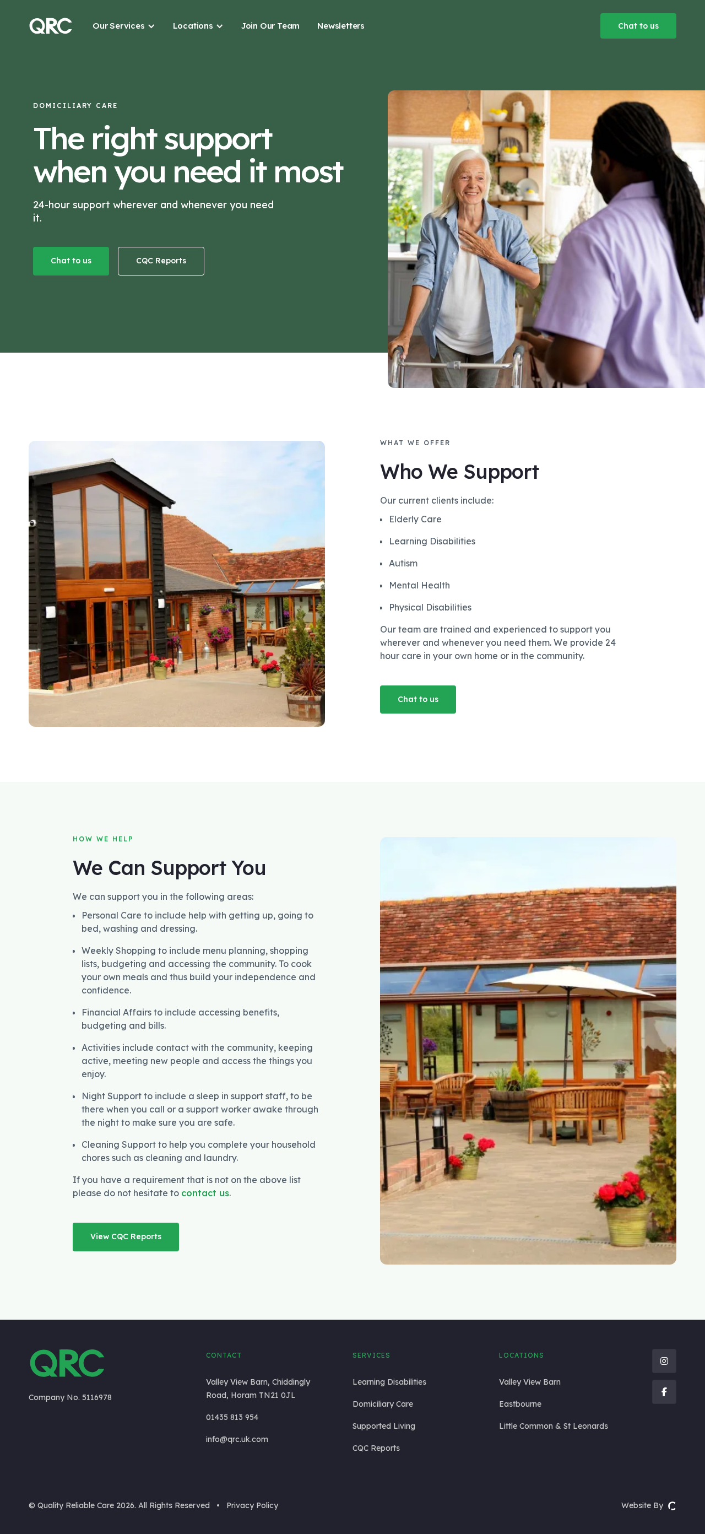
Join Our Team (270, 25)
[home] (51, 26)
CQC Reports (161, 261)
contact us (205, 1192)
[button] (124, 26)
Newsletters (341, 25)
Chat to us (638, 26)
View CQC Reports (125, 1236)
